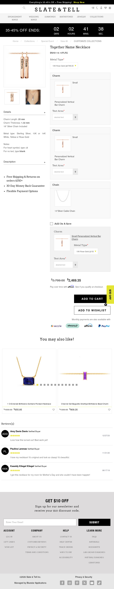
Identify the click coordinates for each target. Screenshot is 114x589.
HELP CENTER (66, 542)
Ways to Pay (66, 552)
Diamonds (50, 17)
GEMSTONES (94, 563)
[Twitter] (84, 583)
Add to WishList (92, 310)
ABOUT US (36, 537)
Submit (94, 522)
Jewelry (81, 17)
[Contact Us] (97, 8)
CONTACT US (66, 537)
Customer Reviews (37, 542)
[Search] (24, 8)
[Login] (101, 8)
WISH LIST (9, 547)
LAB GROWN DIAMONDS (94, 552)
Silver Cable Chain (66, 210)
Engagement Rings (15, 18)
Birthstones (66, 17)
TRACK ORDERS (66, 547)
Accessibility (66, 557)
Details (7, 112)
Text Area (58, 111)
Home (15, 41)
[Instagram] (69, 583)
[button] (110, 294)
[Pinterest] (77, 583)
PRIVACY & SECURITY (36, 547)
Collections (96, 17)
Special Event (47, 41)
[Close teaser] (105, 304)
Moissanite (94, 547)
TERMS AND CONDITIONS (36, 552)
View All (64, 41)
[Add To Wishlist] (54, 409)
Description (10, 161)
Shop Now (79, 2)
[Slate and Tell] (57, 9)
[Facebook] (62, 583)
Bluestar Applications (36, 582)
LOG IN (9, 537)
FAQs (94, 537)
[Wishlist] (105, 8)
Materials (94, 542)
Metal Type (81, 245)
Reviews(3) (7, 423)
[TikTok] (99, 583)
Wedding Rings (34, 18)
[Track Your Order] (93, 8)
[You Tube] (92, 583)
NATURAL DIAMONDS (94, 557)
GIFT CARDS (9, 542)
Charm (56, 75)
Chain (55, 184)
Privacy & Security (83, 576)
